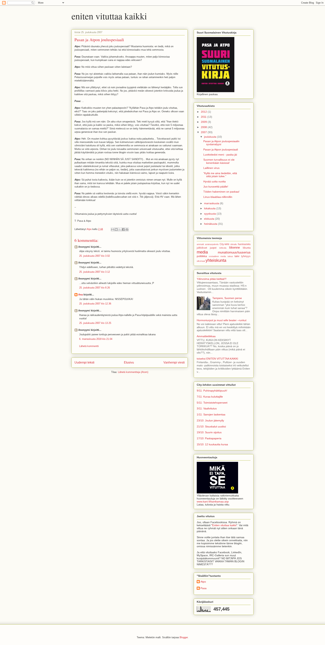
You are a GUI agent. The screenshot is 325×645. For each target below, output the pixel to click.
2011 (204, 116)
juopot (213, 248)
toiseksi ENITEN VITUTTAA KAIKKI (217, 358)
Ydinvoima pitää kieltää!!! (211, 278)
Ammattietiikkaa (206, 336)
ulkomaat (201, 261)
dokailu (233, 244)
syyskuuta (210, 213)
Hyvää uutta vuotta (214, 181)
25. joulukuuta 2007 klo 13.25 (95, 323)
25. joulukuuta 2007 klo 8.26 (94, 287)
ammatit (200, 244)
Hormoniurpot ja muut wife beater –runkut (221, 320)
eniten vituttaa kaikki (109, 16)
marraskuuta (212, 203)
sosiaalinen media (217, 256)
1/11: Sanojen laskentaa (211, 414)
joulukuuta (210, 136)
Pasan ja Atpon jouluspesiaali (220, 149)
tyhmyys (246, 256)
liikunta (247, 248)
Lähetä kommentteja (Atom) (133, 372)
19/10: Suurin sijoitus (209, 432)
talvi (237, 256)
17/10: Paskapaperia (209, 438)
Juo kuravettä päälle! (215, 186)
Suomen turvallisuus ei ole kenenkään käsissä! (219, 161)
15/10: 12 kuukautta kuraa (212, 444)
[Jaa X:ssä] (120, 229)
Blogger (184, 637)
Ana (80, 294)
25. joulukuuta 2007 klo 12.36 (95, 303)
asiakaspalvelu (212, 244)
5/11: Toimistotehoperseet (212, 402)
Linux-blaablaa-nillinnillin (217, 196)
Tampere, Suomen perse (227, 298)
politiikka (202, 256)
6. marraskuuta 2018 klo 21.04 (95, 339)
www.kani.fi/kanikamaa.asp (213, 501)
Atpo (203, 581)
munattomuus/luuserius (234, 252)
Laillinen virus (211, 167)
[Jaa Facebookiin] (123, 229)
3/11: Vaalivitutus (207, 408)
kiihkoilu (222, 248)
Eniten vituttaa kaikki (224, 525)
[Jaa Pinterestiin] (127, 229)
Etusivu (129, 362)
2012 (204, 111)
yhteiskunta (216, 260)
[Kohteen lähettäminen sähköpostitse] (113, 229)
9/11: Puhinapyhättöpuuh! (212, 390)
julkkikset (202, 248)
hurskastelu (244, 244)
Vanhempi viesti (174, 362)
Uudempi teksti (84, 362)
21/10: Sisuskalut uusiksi (211, 426)
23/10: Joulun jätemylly (210, 420)
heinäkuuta (211, 223)
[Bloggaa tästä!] (116, 229)
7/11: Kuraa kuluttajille (210, 396)
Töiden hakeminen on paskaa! (221, 191)
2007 (204, 132)
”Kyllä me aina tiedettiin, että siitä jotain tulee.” (220, 175)
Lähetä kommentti (89, 346)
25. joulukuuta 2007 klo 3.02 (94, 255)
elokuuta (209, 218)
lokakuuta (210, 208)
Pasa (203, 588)
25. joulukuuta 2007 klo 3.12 (94, 271)
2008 (204, 127)
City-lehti (224, 244)
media (202, 252)
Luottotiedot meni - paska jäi (220, 154)
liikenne (234, 247)
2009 (204, 121)
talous (230, 256)
